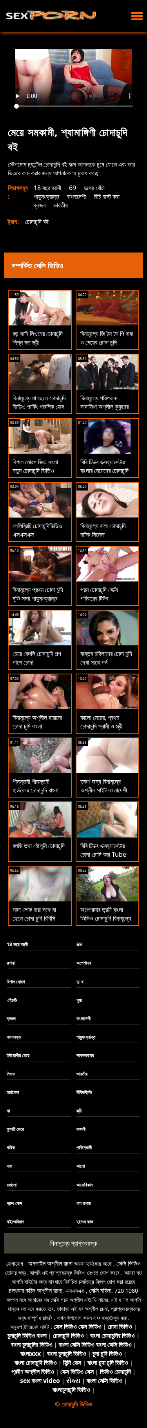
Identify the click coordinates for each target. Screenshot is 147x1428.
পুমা (79, 1000)
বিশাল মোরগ (16, 981)
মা (8, 1110)
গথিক (11, 1147)
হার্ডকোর (13, 1092)
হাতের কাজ (84, 1221)
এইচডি (12, 1000)
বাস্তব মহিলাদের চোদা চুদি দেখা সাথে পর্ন (106, 658)
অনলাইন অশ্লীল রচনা (50, 1263)
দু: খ (79, 981)
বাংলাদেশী (76, 196)
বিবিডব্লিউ (84, 1092)
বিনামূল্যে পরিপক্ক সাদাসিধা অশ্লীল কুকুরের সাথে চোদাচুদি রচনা (104, 407)
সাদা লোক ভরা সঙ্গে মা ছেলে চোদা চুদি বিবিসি (34, 914)
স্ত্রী (79, 1110)
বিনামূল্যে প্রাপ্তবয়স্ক (73, 1243)
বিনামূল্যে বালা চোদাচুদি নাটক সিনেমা (103, 530)
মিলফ (11, 1073)
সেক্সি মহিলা (100, 1290)
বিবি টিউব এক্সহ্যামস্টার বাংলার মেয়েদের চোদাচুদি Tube (104, 470)
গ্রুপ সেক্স (14, 1203)
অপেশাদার (83, 962)
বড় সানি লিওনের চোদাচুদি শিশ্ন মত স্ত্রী (38, 338)
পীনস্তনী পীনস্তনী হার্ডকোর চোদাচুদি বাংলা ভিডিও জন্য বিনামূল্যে (35, 790)
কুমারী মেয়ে (15, 1129)
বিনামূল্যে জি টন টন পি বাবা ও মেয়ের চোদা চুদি (106, 338)
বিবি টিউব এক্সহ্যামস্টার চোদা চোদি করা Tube (103, 850)
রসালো (11, 1184)
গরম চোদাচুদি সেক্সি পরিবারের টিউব (99, 594)
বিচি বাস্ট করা (107, 196)
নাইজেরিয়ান (15, 1221)
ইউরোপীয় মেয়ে (18, 1055)
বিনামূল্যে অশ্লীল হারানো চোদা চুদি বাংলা (37, 721)
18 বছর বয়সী (47, 187)
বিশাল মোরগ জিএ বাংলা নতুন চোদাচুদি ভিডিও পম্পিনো (35, 470)
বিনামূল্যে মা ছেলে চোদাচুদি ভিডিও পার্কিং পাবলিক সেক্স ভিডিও (39, 407)
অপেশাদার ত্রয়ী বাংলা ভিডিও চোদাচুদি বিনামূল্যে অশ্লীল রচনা (105, 918)
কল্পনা (11, 962)
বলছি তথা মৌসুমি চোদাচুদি (39, 845)
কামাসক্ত (14, 1037)
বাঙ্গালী (80, 1129)
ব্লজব (39, 205)
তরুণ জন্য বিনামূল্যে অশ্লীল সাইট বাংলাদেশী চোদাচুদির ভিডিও (103, 790)
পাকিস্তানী (84, 1147)
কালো (80, 1166)
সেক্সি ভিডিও (128, 1263)
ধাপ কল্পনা (83, 1203)
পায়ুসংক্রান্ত (46, 196)
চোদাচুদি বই (37, 221)
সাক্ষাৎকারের (85, 1055)
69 (72, 187)
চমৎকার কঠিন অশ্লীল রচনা (35, 1290)
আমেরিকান (84, 1184)
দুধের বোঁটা (94, 187)
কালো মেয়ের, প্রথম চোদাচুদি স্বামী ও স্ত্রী (101, 721)
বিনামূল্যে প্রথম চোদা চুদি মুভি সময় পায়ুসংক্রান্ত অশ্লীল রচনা (38, 598)
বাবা (9, 1166)
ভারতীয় (60, 205)
